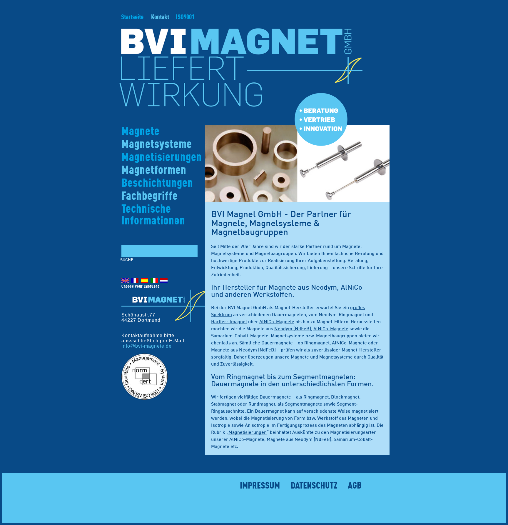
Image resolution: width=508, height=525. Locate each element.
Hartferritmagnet (229, 322)
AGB (355, 486)
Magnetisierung (267, 418)
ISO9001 (185, 17)
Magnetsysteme (156, 145)
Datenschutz (314, 486)
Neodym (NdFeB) (292, 329)
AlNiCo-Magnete (276, 322)
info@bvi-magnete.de (146, 346)
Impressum (260, 486)
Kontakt (160, 17)
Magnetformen (153, 170)
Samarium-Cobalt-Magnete (239, 336)
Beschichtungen (157, 183)
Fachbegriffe (149, 196)
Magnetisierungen (161, 158)
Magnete (140, 132)
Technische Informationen (153, 215)
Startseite (132, 17)
